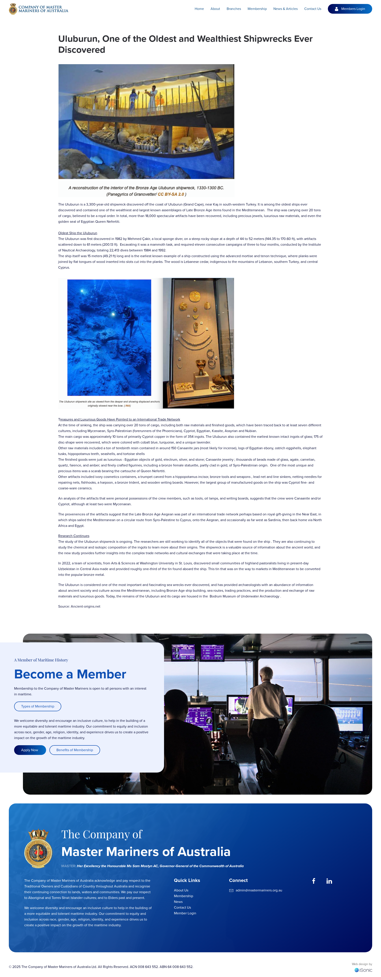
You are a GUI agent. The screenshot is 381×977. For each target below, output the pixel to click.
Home (199, 8)
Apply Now (30, 749)
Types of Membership (37, 706)
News (178, 901)
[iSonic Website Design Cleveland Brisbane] (363, 969)
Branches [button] (234, 8)
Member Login (185, 913)
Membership (183, 895)
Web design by (362, 964)
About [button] (215, 8)
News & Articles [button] (285, 8)
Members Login (353, 8)
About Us (181, 890)
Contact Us (312, 8)
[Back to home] (38, 9)
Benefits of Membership (74, 749)
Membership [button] (257, 8)
